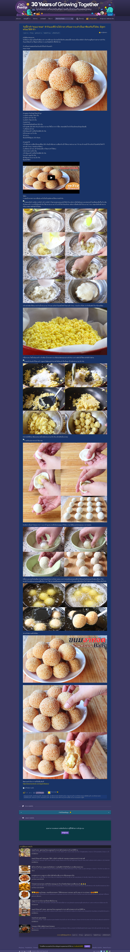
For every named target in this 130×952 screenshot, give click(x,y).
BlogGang (21, 947)
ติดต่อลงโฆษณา (107, 947)
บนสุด (22, 951)
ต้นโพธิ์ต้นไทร (35, 853)
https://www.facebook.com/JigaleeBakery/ (36, 784)
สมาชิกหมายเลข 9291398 (38, 879)
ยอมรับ (87, 946)
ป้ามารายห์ (54, 792)
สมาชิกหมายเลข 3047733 (56, 797)
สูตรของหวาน (38, 33)
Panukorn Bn (35, 904)
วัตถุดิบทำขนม (47, 33)
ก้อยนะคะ (34, 797)
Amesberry (43, 797)
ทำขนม (32, 33)
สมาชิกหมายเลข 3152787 (56, 796)
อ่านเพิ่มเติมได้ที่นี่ (78, 946)
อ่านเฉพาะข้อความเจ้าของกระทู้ (40, 951)
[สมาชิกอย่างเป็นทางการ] (57, 792)
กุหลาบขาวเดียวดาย (36, 896)
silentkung (35, 796)
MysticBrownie (35, 930)
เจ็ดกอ (33, 870)
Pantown (35, 947)
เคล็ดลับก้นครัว (56, 33)
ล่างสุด (27, 951)
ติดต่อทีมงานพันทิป (97, 947)
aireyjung (26, 796)
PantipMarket (28, 947)
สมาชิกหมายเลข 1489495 (81, 796)
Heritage (44, 796)
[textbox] (64, 18)
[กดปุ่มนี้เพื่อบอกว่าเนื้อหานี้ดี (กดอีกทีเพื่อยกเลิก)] (27, 793)
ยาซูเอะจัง (69, 796)
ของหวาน (25, 33)
